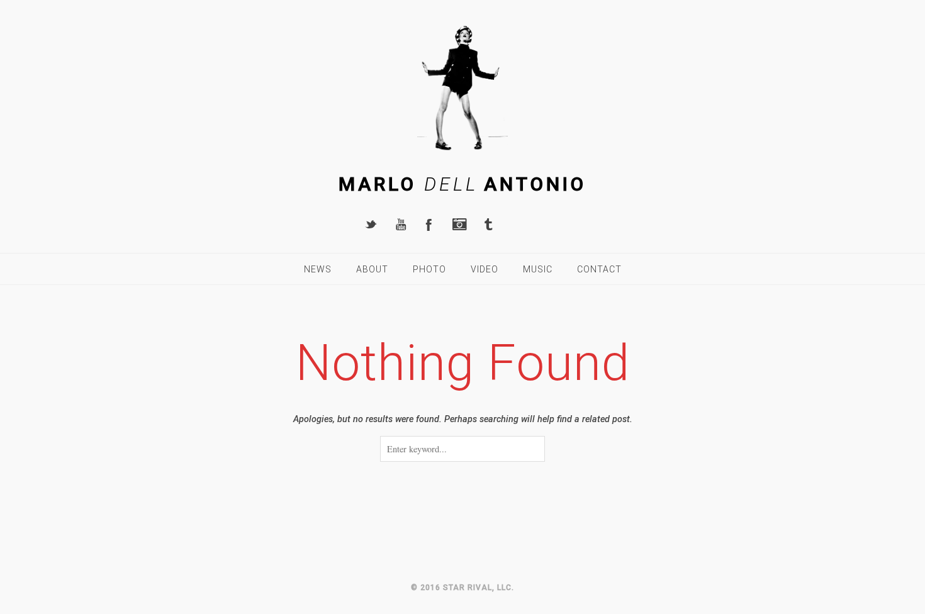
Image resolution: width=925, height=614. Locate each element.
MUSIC (537, 269)
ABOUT (372, 269)
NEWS (318, 269)
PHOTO (429, 269)
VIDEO (484, 269)
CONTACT (599, 269)
